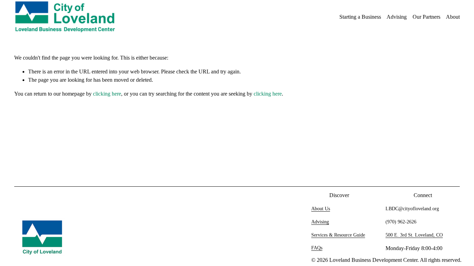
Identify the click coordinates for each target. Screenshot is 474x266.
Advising (397, 17)
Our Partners (426, 17)
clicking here (107, 94)
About (453, 17)
